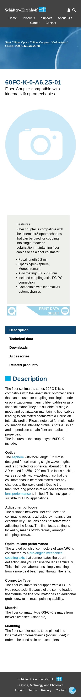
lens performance (18, 493)
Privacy (46, 690)
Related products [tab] (23, 365)
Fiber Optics (21, 42)
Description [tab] (18, 330)
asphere (18, 457)
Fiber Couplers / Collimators (49, 42)
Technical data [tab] (21, 339)
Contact (50, 22)
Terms (32, 690)
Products (29, 18)
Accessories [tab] (19, 356)
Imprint (19, 690)
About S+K (65, 18)
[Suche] (74, 10)
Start (8, 42)
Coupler (9, 46)
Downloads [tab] (18, 348)
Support (46, 18)
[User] (69, 10)
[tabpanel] (40, 384)
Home (13, 18)
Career (34, 22)
